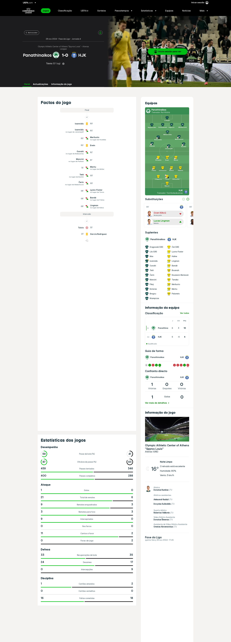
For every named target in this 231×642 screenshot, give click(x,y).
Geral (27, 84)
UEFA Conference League (28, 10)
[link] (46, 10)
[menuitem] (47, 10)
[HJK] (154, 337)
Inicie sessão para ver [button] (169, 51)
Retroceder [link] (32, 32)
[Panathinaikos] (154, 328)
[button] (123, 10)
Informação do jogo (61, 84)
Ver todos (184, 313)
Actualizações (40, 84)
